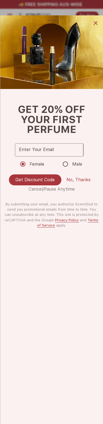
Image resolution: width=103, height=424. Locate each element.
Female (37, 164)
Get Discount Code (35, 179)
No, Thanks (78, 179)
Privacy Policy (67, 220)
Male (77, 164)
